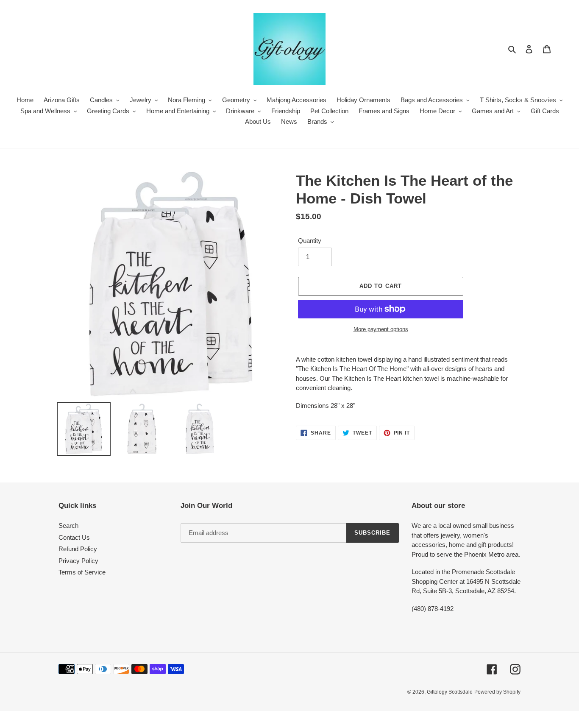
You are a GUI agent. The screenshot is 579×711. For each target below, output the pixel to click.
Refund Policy (77, 548)
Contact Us (74, 537)
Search (68, 525)
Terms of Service (82, 572)
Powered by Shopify (497, 692)
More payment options (381, 329)
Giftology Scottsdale (450, 692)
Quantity (309, 240)
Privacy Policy (78, 560)
